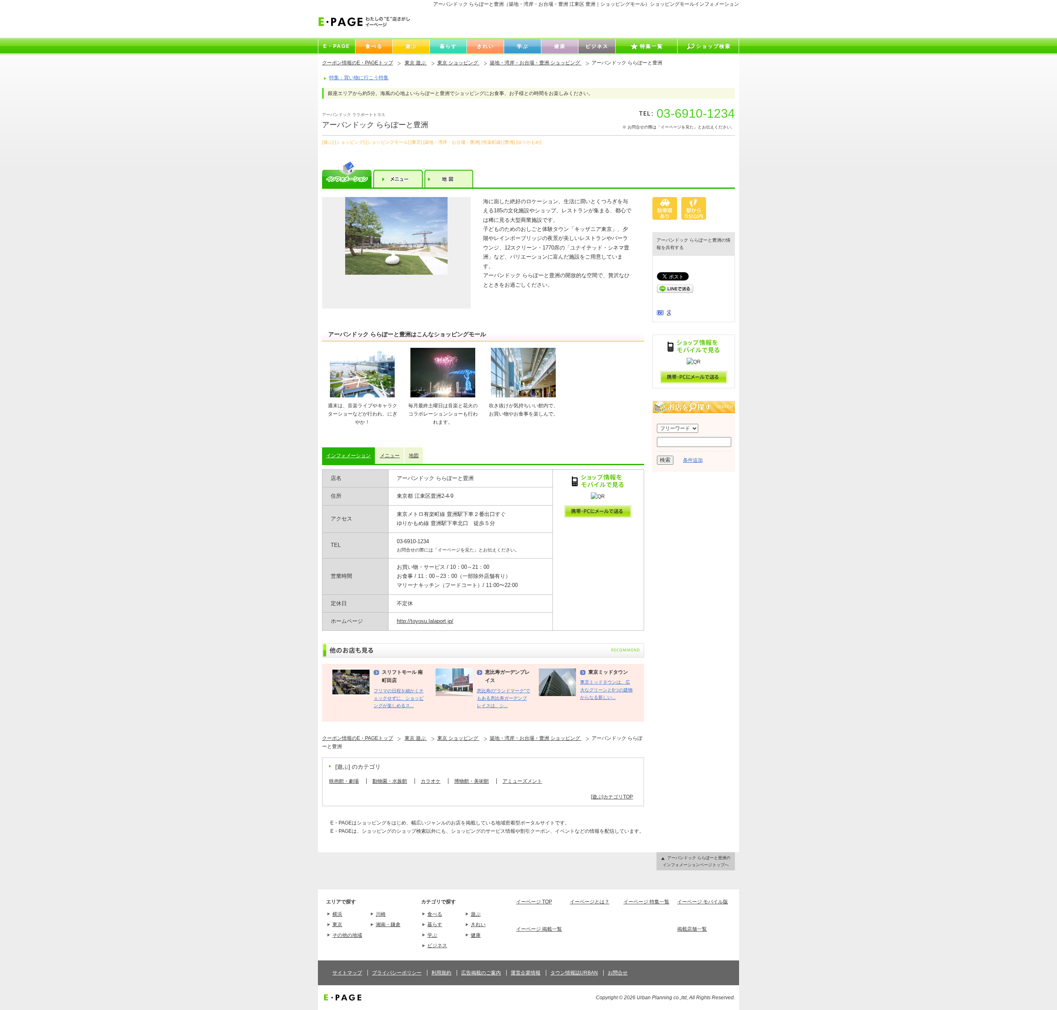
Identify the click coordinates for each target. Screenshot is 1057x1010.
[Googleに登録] (669, 314)
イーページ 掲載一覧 (539, 929)
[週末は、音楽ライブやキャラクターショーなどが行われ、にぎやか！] (362, 396)
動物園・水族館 (389, 781)
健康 (476, 935)
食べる (434, 914)
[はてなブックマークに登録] (660, 313)
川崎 (381, 914)
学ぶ (432, 935)
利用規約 (441, 973)
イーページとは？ (589, 902)
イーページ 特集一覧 (646, 902)
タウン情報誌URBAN (574, 973)
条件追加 (693, 460)
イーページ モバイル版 (702, 902)
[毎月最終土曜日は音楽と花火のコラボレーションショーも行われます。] (443, 396)
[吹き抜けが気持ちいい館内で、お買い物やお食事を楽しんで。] (523, 396)
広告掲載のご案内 (481, 973)
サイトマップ (347, 973)
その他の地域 (347, 935)
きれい (478, 924)
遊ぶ (476, 914)
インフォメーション (348, 456)
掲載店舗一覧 (692, 929)
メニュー (390, 456)
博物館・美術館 (471, 781)
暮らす (434, 924)
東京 (337, 924)
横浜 (337, 914)
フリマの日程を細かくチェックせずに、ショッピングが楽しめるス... (399, 698)
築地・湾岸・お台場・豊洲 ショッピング (535, 63)
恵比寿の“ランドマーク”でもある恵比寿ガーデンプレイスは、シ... (503, 698)
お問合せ (618, 973)
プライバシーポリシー (397, 973)
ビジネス (437, 945)
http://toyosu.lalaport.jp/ (425, 621)
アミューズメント (522, 781)
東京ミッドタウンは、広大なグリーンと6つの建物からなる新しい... (606, 690)
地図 (414, 456)
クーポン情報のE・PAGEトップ (357, 63)
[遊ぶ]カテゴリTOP (612, 797)
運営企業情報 (525, 973)
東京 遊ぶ (416, 63)
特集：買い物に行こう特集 (359, 78)
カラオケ (431, 781)
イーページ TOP (534, 902)
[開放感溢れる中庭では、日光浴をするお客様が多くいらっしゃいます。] (396, 253)
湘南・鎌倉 (388, 924)
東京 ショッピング (458, 63)
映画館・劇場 (344, 781)
